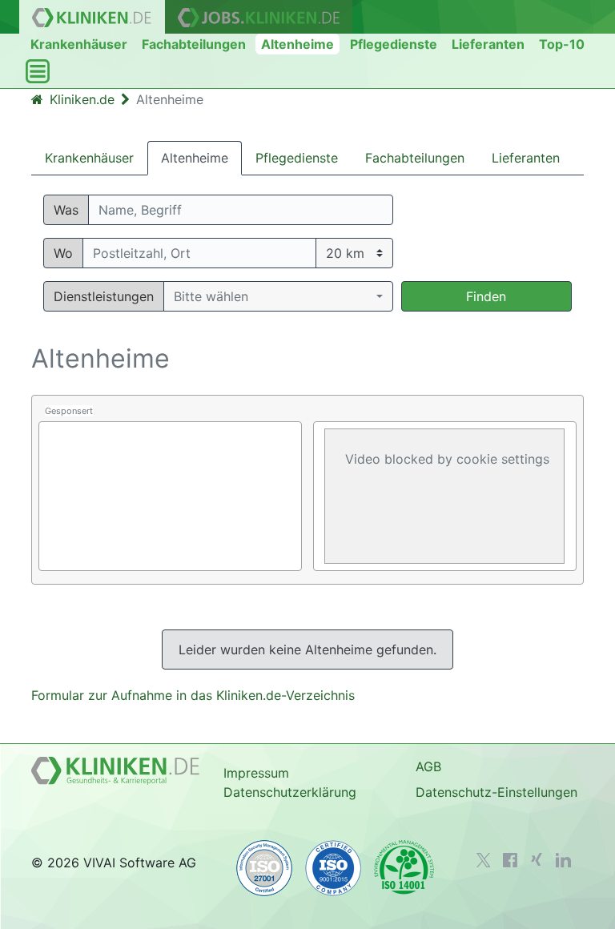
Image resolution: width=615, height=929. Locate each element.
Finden (486, 296)
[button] (278, 296)
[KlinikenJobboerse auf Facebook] (510, 860)
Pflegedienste (393, 44)
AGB (428, 766)
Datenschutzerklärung (289, 792)
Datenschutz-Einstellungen (496, 792)
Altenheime (297, 44)
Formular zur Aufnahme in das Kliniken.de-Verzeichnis (193, 695)
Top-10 (562, 44)
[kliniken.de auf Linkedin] (563, 860)
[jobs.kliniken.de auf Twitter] (483, 860)
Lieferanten (488, 44)
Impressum (256, 773)
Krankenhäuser (78, 44)
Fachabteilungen (194, 44)
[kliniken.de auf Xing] (536, 859)
